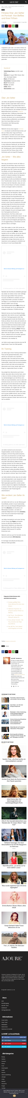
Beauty (3, 1057)
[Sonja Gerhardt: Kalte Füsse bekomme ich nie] (14, 918)
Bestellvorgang (5, 1003)
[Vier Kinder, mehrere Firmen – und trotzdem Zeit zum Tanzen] (5, 700)
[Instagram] (13, 686)
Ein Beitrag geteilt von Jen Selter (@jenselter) (14, 288)
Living (2, 1079)
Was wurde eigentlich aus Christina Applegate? (14, 886)
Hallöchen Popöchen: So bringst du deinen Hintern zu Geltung (15, 610)
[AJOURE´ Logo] (14, 2)
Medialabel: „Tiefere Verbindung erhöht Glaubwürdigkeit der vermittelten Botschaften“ (18, 713)
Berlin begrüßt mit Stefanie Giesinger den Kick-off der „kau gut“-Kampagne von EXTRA (18, 736)
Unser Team (4, 1022)
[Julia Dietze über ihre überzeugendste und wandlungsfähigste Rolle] (14, 791)
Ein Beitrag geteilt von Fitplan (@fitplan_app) (14, 588)
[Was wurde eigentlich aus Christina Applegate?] (14, 878)
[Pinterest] (9, 26)
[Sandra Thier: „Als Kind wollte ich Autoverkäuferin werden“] (14, 751)
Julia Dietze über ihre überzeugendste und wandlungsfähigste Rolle (14, 801)
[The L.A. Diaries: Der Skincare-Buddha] (14, 938)
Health (3, 1070)
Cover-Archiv (4, 1020)
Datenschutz (4, 1026)
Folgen (23, 1040)
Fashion (3, 1059)
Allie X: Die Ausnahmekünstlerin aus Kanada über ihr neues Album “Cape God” (14, 823)
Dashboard (4, 1007)
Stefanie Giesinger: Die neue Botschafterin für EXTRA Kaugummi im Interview (14, 844)
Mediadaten (4, 1024)
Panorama (4, 1083)
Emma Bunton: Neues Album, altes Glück (14, 906)
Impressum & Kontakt (6, 1029)
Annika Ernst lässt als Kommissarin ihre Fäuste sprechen (14, 780)
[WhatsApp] (13, 26)
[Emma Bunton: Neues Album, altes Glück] (14, 898)
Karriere (3, 1072)
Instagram (20, 111)
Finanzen (3, 1061)
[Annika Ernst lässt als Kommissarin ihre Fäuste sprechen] (14, 771)
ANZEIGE (13, 848)
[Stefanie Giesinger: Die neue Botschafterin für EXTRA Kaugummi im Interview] (14, 835)
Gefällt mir (22, 1037)
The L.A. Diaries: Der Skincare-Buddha (14, 946)
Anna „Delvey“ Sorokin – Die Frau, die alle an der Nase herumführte (15, 621)
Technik (3, 1088)
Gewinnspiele (4, 1068)
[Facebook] (2, 26)
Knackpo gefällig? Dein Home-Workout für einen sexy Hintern (16, 604)
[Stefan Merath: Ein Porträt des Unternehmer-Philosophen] (5, 729)
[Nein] (26, 1093)
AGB (2, 1001)
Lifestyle (3, 1077)
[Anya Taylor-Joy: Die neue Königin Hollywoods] (5, 707)
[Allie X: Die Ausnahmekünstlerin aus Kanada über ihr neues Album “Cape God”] (14, 813)
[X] (6, 26)
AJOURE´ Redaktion (16, 658)
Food (2, 1065)
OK (14, 1095)
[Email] (16, 26)
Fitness (3, 1063)
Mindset (3, 1081)
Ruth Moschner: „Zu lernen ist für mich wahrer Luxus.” (14, 866)
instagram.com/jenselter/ (10, 641)
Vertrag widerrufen (5, 1010)
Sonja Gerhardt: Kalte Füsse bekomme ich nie (14, 926)
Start (2, 6)
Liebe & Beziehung (6, 1074)
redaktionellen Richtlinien (19, 674)
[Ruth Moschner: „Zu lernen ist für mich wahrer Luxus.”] (14, 858)
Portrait (7, 646)
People (5, 6)
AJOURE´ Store (5, 1005)
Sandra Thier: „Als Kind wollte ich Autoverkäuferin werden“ (14, 760)
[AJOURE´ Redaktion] (6, 672)
